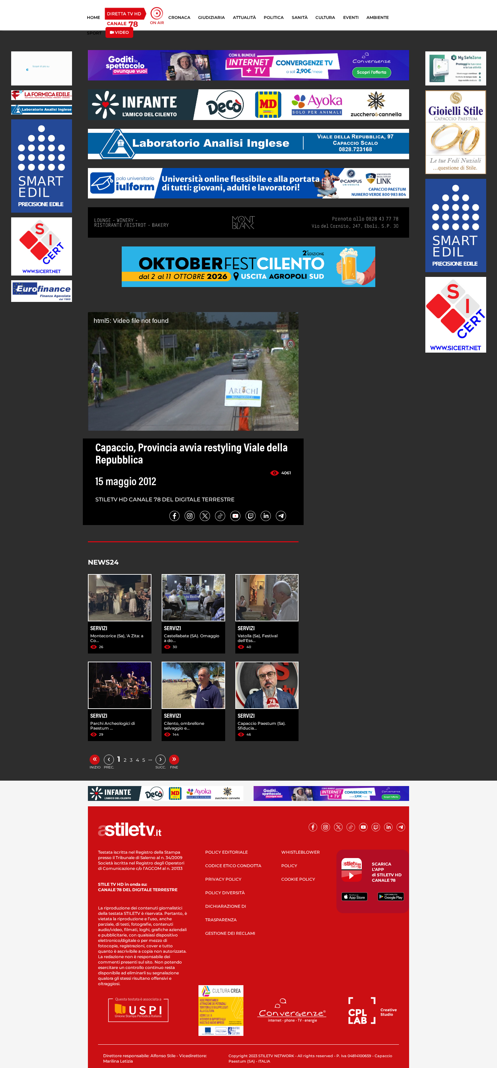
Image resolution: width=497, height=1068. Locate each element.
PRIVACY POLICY (223, 879)
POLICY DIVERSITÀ (225, 892)
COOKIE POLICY (298, 879)
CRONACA (179, 17)
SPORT (94, 32)
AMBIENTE (377, 17)
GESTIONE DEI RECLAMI (230, 933)
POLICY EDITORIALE (226, 852)
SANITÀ (300, 17)
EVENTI (351, 17)
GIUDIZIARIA (211, 17)
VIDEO (121, 32)
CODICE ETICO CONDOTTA (233, 865)
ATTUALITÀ (244, 17)
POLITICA (274, 17)
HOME (93, 17)
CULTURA (325, 17)
